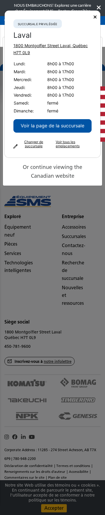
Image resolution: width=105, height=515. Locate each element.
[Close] (95, 17)
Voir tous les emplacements (68, 144)
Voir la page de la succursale (52, 126)
